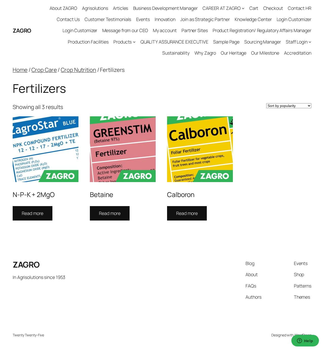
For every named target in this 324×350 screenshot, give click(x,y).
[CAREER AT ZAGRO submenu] (243, 8)
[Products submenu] (134, 41)
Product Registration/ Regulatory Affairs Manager (262, 30)
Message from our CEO (125, 30)
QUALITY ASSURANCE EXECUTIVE (174, 42)
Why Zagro (205, 53)
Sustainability (176, 53)
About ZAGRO (63, 8)
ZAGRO (22, 30)
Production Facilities (88, 42)
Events (143, 19)
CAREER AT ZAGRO (221, 8)
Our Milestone (265, 53)
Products (122, 42)
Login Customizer (294, 19)
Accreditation (297, 53)
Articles (120, 8)
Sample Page (226, 42)
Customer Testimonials (108, 19)
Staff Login (297, 42)
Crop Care (44, 70)
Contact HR (299, 8)
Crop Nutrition (78, 70)
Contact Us (68, 19)
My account (165, 30)
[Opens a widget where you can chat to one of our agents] (305, 341)
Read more (32, 213)
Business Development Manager (165, 8)
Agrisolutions (95, 8)
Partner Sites (194, 30)
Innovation (165, 19)
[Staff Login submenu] (310, 41)
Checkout (273, 8)
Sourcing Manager (262, 42)
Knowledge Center (253, 19)
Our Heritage (233, 53)
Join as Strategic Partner (205, 19)
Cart (253, 8)
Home (20, 70)
